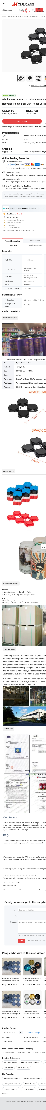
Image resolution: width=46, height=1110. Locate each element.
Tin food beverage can (30, 1037)
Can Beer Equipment (11, 1089)
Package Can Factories (12, 1084)
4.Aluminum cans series (31, 1041)
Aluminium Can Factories (31, 1078)
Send (21, 941)
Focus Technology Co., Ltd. (28, 1101)
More (4, 1093)
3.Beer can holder (8, 1041)
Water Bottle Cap (23, 1068)
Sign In (5, 230)
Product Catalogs (33, 1033)
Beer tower (6, 1037)
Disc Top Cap (8, 1068)
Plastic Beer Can (28, 1089)
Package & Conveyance (31, 16)
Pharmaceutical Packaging (30, 1062)
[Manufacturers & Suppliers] (23, 4)
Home (4, 16)
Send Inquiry (22, 121)
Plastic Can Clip (30, 1084)
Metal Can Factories (11, 1078)
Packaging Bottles (10, 1062)
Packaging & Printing (14, 16)
